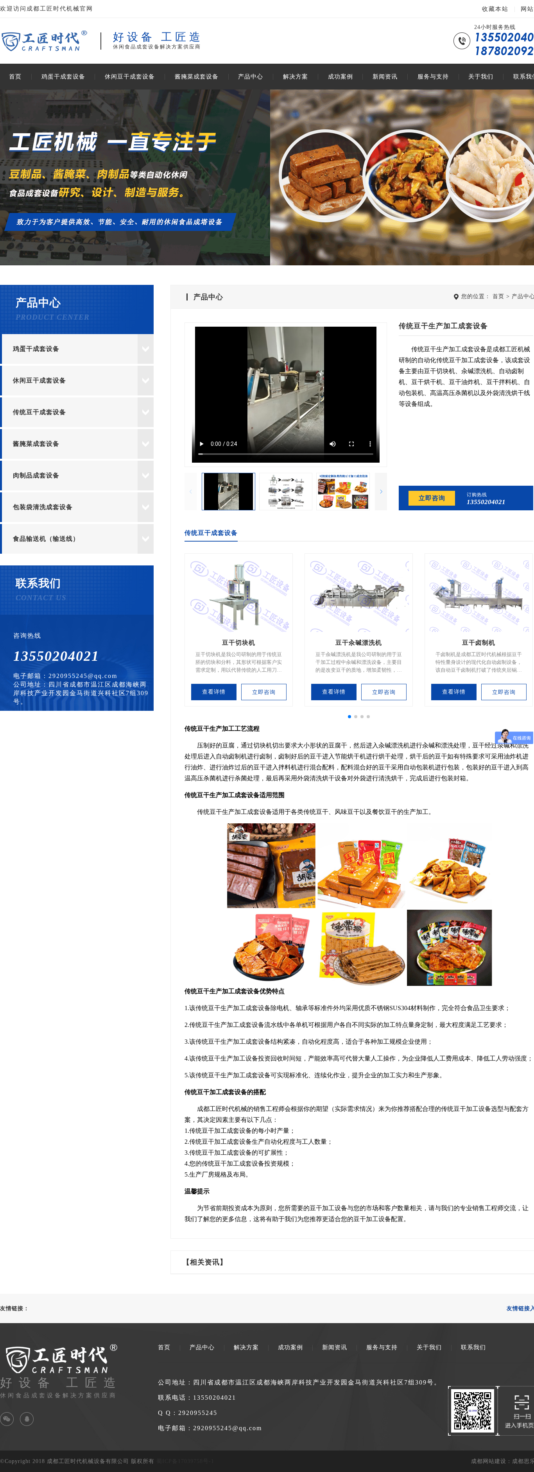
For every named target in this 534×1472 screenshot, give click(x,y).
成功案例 (340, 76)
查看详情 (214, 692)
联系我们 (473, 1347)
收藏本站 (495, 9)
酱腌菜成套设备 (197, 76)
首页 (15, 76)
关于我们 (480, 76)
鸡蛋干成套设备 (63, 76)
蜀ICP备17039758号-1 (185, 1461)
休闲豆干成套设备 (130, 76)
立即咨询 (432, 498)
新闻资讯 (385, 76)
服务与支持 (433, 76)
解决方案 (295, 76)
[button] (381, 491)
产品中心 (250, 76)
